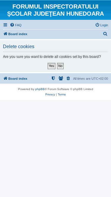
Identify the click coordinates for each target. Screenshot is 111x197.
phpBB (40, 89)
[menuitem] (16, 25)
